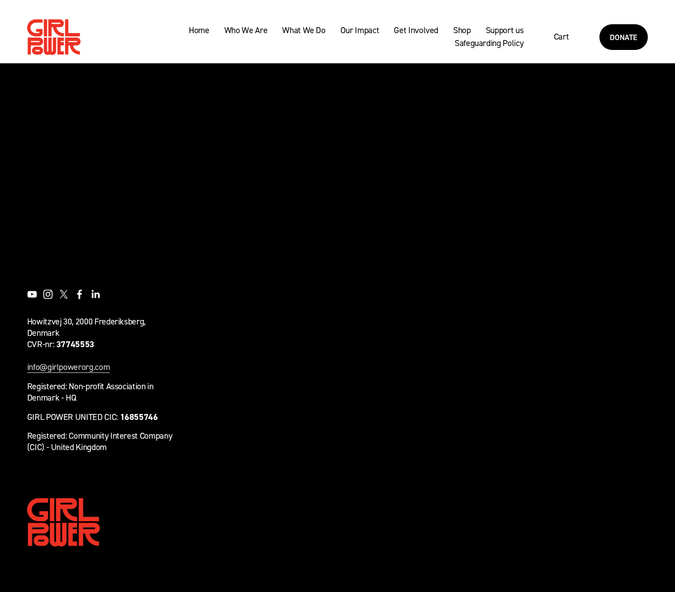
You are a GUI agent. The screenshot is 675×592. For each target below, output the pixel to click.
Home (199, 30)
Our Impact (359, 30)
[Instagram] (48, 294)
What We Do (303, 30)
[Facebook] (79, 294)
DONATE (624, 37)
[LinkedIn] (95, 294)
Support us (504, 30)
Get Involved (416, 30)
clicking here (173, 155)
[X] (64, 294)
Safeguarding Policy (489, 43)
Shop (462, 30)
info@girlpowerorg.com (68, 367)
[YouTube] (32, 294)
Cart (561, 36)
